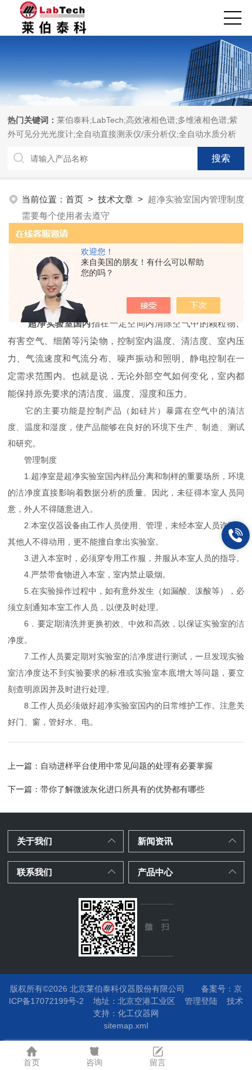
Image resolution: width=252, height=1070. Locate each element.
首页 (74, 199)
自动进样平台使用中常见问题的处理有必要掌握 (126, 765)
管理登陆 (201, 1001)
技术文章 (115, 199)
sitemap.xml (126, 1025)
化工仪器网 (138, 1013)
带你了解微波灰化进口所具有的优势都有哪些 (122, 789)
